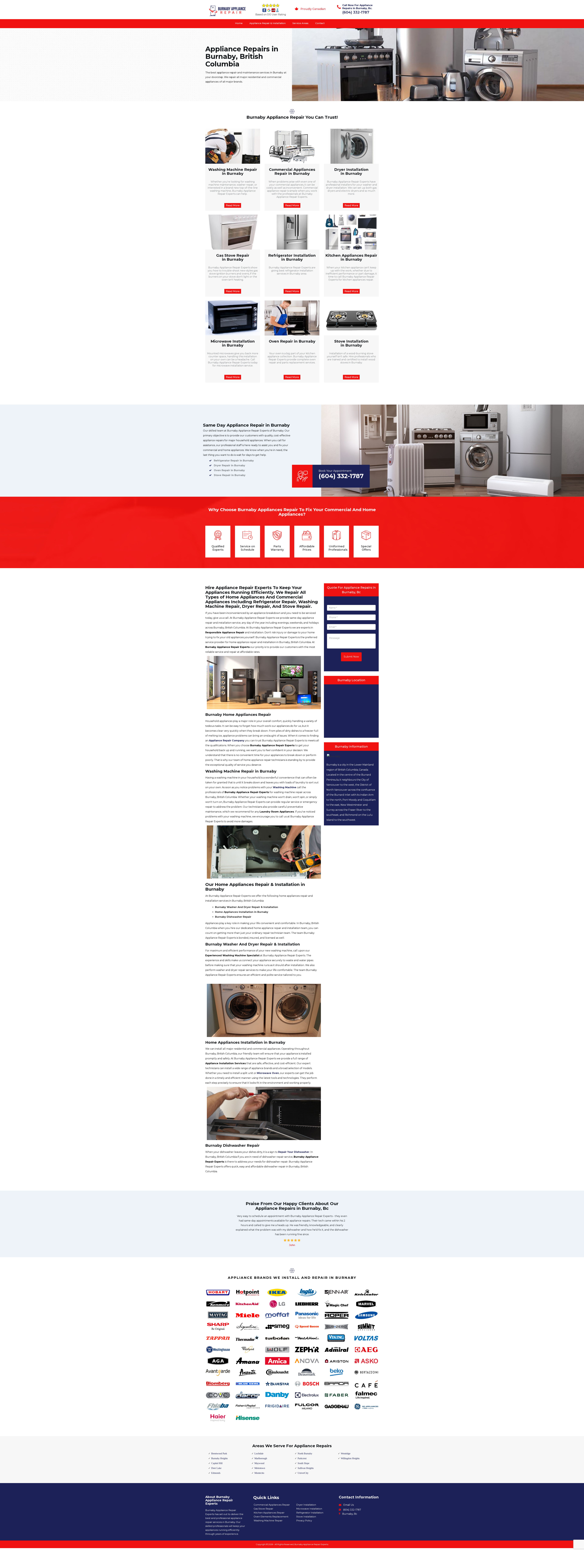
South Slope (303, 1463)
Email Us (348, 1504)
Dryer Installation (306, 1504)
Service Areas (300, 23)
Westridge (345, 1453)
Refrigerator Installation (309, 1512)
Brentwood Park (219, 1453)
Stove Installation (306, 1516)
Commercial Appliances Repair (272, 1504)
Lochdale (258, 1453)
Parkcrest (302, 1458)
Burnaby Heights (219, 1458)
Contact (320, 23)
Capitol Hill (216, 1463)
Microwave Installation (309, 1508)
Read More (233, 205)
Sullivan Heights (306, 1468)
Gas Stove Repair (263, 1508)
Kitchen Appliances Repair (269, 1512)
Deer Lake (216, 1468)
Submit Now (351, 656)
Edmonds (215, 1473)
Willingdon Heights (350, 1458)
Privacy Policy (304, 1520)
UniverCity (303, 1473)
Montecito (259, 1473)
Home (239, 23)
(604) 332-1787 (355, 12)
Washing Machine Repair (268, 1520)
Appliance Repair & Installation (267, 23)
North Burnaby (305, 1453)
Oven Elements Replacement (271, 1516)
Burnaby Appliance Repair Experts (311, 1544)
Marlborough (260, 1458)
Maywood (259, 1463)
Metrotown (259, 1468)
